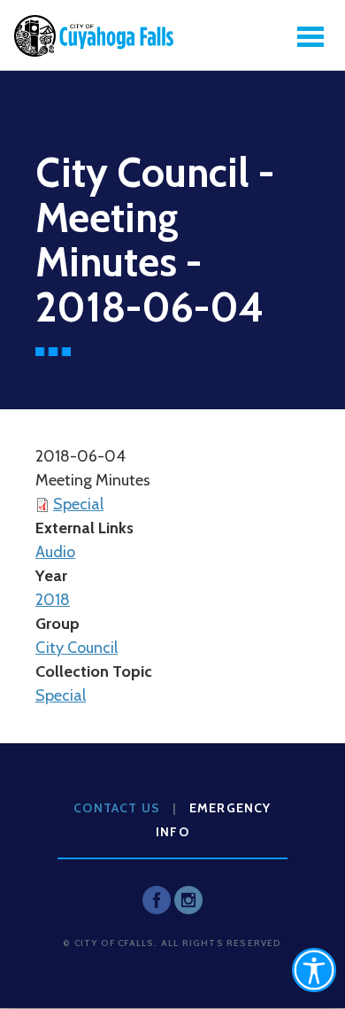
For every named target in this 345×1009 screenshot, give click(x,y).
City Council (76, 647)
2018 (52, 599)
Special (78, 504)
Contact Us (116, 808)
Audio (55, 552)
